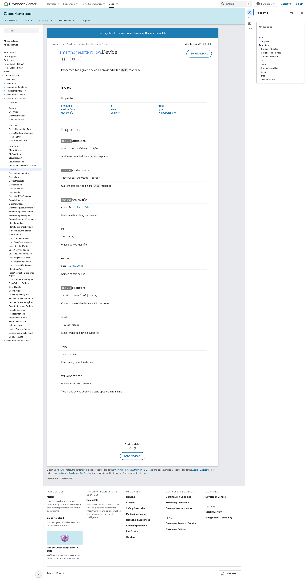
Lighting (130, 496)
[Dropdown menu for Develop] (52, 20)
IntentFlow (91, 52)
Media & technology (137, 514)
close (302, 13)
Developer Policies (176, 529)
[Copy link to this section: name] (72, 259)
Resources (69, 3)
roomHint (115, 112)
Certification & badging (178, 496)
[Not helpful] (209, 44)
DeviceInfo (83, 207)
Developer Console (216, 496)
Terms (50, 573)
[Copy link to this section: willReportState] (85, 376)
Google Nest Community (218, 517)
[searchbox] (21, 30)
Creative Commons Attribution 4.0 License (133, 470)
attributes (66, 105)
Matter (50, 496)
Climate (130, 502)
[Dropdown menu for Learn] (32, 20)
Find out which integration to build (62, 549)
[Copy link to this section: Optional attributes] (89, 141)
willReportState (167, 112)
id (111, 105)
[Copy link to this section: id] (67, 229)
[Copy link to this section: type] (70, 347)
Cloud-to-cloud (17, 13)
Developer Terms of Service (181, 523)
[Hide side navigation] (38, 574)
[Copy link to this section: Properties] (77, 99)
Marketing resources (177, 502)
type (160, 109)
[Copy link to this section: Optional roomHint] (88, 288)
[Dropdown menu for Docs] (118, 4)
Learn (26, 20)
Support (85, 20)
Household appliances (138, 519)
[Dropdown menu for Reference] (74, 20)
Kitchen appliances (136, 525)
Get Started (10, 20)
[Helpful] (204, 44)
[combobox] (236, 4)
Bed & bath (132, 531)
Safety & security (135, 508)
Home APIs (92, 500)
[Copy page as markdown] (73, 59)
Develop (51, 3)
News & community (92, 3)
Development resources (179, 508)
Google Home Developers (65, 44)
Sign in (299, 4)
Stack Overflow (213, 511)
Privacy (60, 573)
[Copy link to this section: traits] (71, 317)
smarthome (70, 52)
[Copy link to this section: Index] (74, 88)
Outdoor (131, 537)
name (113, 109)
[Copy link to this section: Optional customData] (92, 171)
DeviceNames (76, 266)
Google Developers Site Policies (76, 473)
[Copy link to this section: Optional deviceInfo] (90, 200)
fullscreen (297, 13)
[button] (21, 56)
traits (161, 105)
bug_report (292, 13)
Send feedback (199, 53)
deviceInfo (67, 112)
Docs (111, 3)
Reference (65, 20)
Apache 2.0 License (201, 470)
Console (286, 3)
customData (68, 109)
